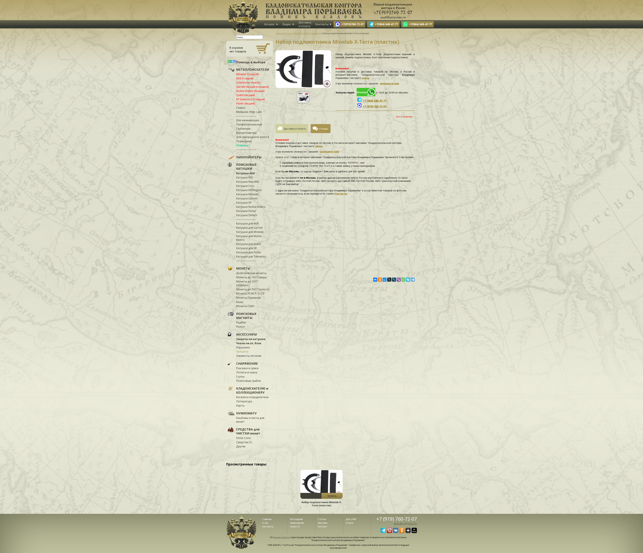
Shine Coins (243, 438)
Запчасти (242, 351)
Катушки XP (244, 202)
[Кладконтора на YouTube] (389, 532)
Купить (332, 495)
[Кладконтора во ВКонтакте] (395, 532)
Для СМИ (351, 519)
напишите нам (389, 83)
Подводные (244, 141)
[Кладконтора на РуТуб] (414, 532)
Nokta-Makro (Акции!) (250, 91)
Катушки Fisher (246, 211)
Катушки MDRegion (249, 190)
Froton (240, 326)
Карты (240, 405)
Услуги (349, 522)
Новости (295, 526)
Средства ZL (244, 442)
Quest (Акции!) (245, 95)
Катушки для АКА (247, 223)
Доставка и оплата (305, 24)
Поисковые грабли (248, 381)
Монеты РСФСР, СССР (250, 293)
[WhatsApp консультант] (366, 95)
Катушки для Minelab (250, 232)
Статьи (322, 519)
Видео (286, 24)
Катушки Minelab (247, 194)
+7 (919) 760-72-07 (396, 518)
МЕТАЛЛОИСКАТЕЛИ (252, 69)
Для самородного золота (252, 137)
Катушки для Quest (248, 244)
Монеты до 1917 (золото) (252, 289)
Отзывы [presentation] (323, 128)
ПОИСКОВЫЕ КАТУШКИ (246, 167)
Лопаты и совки (246, 372)
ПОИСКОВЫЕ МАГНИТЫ (246, 316)
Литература (244, 401)
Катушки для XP (246, 248)
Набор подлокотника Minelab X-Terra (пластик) (321, 504)
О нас (265, 522)
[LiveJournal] (394, 280)
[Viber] (399, 280)
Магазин (323, 522)
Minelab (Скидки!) (247, 74)
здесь (365, 78)
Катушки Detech (246, 215)
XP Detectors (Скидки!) (250, 99)
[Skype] (408, 280)
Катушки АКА (245, 173)
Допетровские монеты (251, 273)
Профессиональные (249, 124)
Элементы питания (248, 356)
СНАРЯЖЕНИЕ (247, 363)
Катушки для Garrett (249, 228)
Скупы (240, 376)
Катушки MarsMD (247, 181)
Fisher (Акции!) (245, 103)
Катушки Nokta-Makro (251, 207)
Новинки (242, 145)
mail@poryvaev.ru (405, 523)
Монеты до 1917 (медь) (251, 277)
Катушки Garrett (247, 198)
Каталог (269, 24)
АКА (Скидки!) (245, 78)
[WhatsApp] (403, 280)
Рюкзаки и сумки (247, 368)
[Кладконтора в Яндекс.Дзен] (408, 532)
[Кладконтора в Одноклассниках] (402, 532)
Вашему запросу (281, 537)
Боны (239, 302)
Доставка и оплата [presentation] (295, 128)
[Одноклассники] (380, 280)
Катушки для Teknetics (251, 256)
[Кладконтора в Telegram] (383, 532)
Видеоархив (297, 522)
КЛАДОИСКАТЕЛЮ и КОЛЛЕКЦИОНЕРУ (252, 390)
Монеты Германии (248, 298)
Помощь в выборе (250, 62)
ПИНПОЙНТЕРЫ (249, 157)
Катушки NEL (245, 177)
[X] (389, 280)
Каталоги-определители (252, 397)
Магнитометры (246, 133)
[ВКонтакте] (375, 280)
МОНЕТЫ (243, 268)
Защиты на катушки (250, 339)
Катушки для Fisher (248, 252)
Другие (240, 446)
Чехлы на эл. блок (248, 343)
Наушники (243, 347)
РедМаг (241, 322)
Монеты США (245, 306)
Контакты (321, 24)
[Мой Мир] (385, 280)
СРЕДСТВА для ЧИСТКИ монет (248, 431)
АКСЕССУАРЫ (246, 334)
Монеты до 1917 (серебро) (247, 283)
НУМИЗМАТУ (246, 413)
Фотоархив (296, 519)
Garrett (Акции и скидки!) (252, 87)
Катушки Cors (245, 186)
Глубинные (243, 128)
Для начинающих (247, 120)
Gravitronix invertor (248, 82)
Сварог (240, 107)
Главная (266, 519)
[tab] (293, 128)
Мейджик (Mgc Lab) (249, 112)
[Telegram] (413, 280)
